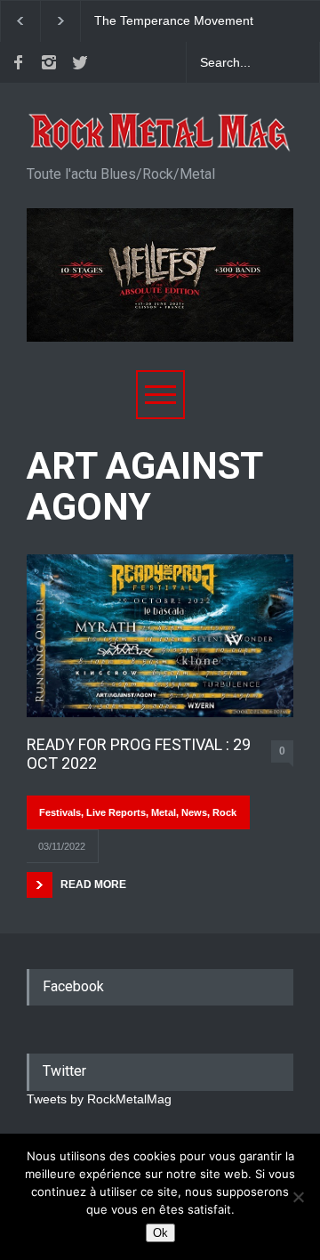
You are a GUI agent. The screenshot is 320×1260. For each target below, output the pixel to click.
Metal (163, 812)
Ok (160, 1233)
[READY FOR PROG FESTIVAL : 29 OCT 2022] (160, 635)
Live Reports (116, 812)
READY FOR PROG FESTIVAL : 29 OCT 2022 (139, 754)
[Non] (298, 1197)
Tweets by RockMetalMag (99, 1099)
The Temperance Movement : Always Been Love (173, 21)
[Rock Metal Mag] (160, 132)
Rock (224, 812)
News (194, 812)
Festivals (60, 812)
